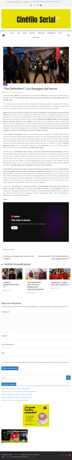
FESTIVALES (41, 33)
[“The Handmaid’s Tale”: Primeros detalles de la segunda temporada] (36, 270)
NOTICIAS (32, 33)
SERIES (25, 33)
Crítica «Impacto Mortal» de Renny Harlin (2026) (15, 388)
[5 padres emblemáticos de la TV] (12, 270)
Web (2, 353)
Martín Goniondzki (18, 92)
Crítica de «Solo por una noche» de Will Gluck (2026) (45, 2)
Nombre (4, 336)
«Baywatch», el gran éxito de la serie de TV (60, 283)
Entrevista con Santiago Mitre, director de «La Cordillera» (19, 257)
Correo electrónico (8, 344)
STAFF (60, 33)
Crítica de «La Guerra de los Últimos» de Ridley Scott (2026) (18, 391)
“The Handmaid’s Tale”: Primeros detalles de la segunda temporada (35, 285)
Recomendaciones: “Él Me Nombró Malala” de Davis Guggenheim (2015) (53, 257)
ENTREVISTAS (51, 33)
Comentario (5, 312)
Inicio (12, 33)
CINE (18, 33)
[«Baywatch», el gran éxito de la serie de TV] (60, 270)
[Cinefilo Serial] (3, 35)
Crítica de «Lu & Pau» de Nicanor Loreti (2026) (14, 400)
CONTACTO (36, 37)
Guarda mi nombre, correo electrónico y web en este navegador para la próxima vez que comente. (36, 362)
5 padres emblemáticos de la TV (11, 284)
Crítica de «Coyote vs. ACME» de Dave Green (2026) (16, 397)
